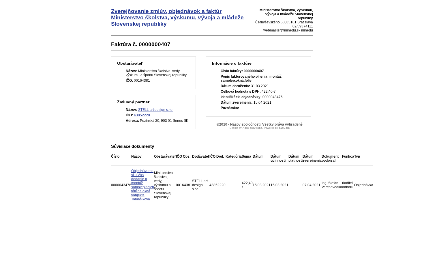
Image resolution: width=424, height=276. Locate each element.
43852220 (142, 115)
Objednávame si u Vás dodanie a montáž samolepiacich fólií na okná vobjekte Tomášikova (142, 185)
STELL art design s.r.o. (155, 110)
